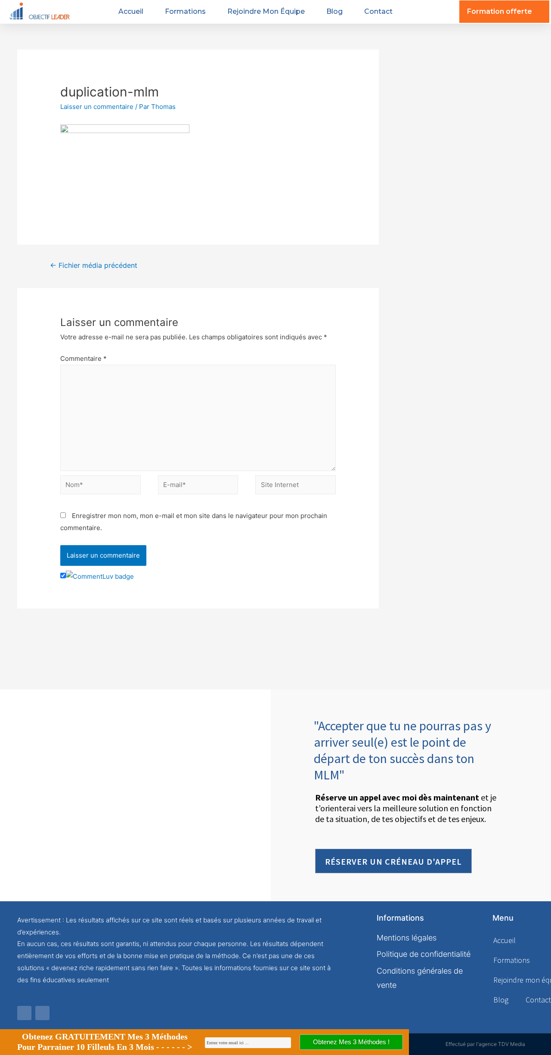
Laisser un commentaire (96, 106)
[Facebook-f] (24, 1013)
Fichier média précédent (93, 265)
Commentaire (83, 358)
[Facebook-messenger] (42, 1013)
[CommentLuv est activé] (100, 576)
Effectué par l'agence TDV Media (485, 1044)
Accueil (130, 11)
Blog (334, 11)
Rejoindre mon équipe (266, 11)
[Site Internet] (295, 486)
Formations (185, 11)
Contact (378, 11)
